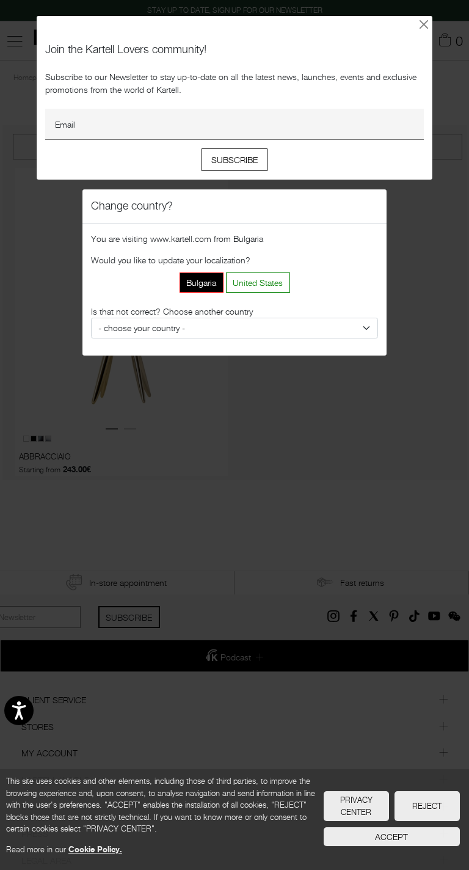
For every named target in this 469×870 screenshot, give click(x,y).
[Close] (424, 24)
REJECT (427, 806)
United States (258, 282)
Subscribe (234, 160)
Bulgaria (201, 282)
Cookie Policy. (95, 849)
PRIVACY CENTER (356, 806)
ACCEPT (391, 837)
